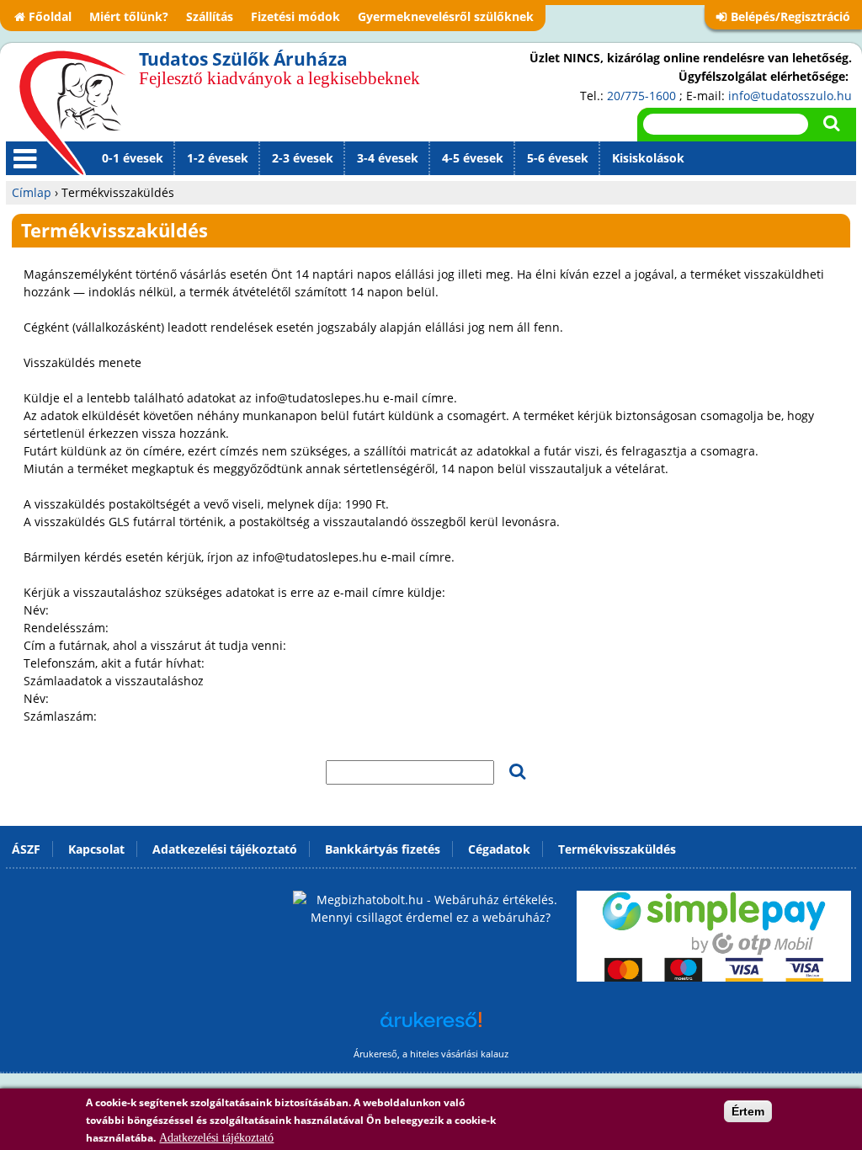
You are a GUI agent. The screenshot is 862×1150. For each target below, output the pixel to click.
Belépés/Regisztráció (790, 16)
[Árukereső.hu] (431, 1028)
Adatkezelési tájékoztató (216, 1137)
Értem (748, 1111)
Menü (22, 174)
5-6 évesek (557, 158)
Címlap (31, 192)
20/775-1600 (641, 96)
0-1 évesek (132, 158)
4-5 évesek (472, 158)
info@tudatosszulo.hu (790, 96)
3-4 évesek (387, 158)
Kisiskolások (648, 158)
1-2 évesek (217, 158)
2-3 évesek (302, 158)
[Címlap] (72, 112)
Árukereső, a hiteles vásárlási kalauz (431, 1053)
